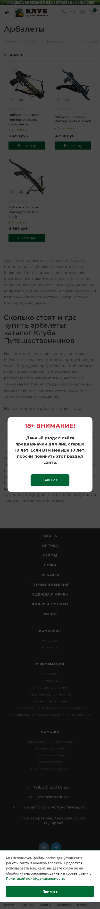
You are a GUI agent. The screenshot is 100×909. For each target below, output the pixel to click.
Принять (50, 891)
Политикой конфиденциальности (35, 878)
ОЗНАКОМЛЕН (50, 480)
